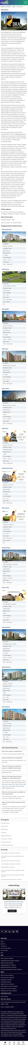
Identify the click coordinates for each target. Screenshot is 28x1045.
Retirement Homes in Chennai (8, 967)
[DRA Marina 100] (14, 237)
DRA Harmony (6, 667)
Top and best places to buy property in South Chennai (12, 871)
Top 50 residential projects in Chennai (11, 864)
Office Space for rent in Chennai (9, 986)
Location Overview (5, 842)
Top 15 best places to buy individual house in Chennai (12, 857)
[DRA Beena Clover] (14, 475)
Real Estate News (5, 823)
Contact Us (4, 946)
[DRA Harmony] (14, 674)
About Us (3, 944)
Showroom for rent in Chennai (8, 988)
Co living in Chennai (6, 982)
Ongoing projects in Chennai (8, 965)
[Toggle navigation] (25, 2)
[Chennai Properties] (5, 2)
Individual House (7, 449)
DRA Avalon (5, 508)
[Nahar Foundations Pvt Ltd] (16, 897)
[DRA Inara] (14, 436)
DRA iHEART (5, 309)
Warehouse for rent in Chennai (9, 990)
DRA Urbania (6, 707)
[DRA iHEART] (14, 316)
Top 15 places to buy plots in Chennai (10, 861)
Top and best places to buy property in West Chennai (12, 875)
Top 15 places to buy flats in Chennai (10, 853)
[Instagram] (17, 931)
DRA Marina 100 (6, 229)
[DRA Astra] (14, 356)
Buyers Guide (4, 826)
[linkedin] (9, 931)
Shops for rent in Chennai (7, 984)
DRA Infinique (6, 548)
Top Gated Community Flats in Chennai (11, 879)
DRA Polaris (5, 388)
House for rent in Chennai (7, 977)
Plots (10, 772)
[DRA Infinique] (14, 555)
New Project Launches (6, 839)
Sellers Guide (4, 829)
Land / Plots (6, 290)
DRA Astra (5, 349)
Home (2, 941)
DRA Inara (5, 428)
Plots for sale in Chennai (7, 963)
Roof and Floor (4, 996)
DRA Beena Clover (7, 468)
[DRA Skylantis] (14, 635)
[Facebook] (2, 931)
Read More (14, 919)
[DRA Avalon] (14, 515)
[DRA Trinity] (14, 595)
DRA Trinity (5, 587)
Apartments (6, 250)
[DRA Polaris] (14, 396)
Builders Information (6, 835)
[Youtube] (13, 931)
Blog (2, 952)
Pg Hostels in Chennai (6, 979)
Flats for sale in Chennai (7, 958)
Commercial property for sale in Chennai (11, 969)
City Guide (3, 832)
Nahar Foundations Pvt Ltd (14, 908)
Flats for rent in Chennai (7, 975)
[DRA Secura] (14, 277)
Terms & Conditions (6, 948)
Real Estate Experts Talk (7, 845)
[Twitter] (6, 931)
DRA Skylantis (6, 627)
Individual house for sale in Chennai (10, 960)
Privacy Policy (4, 950)
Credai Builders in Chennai (7, 867)
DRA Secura (5, 269)
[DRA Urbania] (14, 714)
